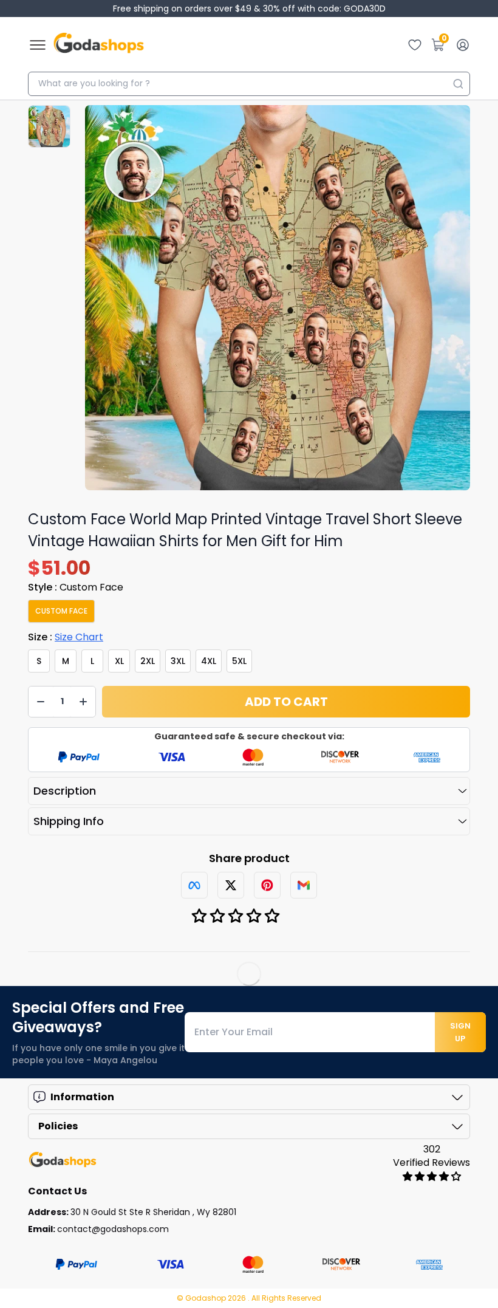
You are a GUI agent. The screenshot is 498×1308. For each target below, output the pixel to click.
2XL (147, 661)
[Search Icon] (458, 84)
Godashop (206, 1298)
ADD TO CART (286, 701)
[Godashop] (98, 45)
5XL (239, 661)
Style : (75, 587)
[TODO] (194, 885)
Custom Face (61, 611)
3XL (178, 661)
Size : (65, 637)
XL (119, 661)
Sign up (460, 1032)
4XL (208, 661)
